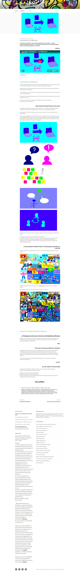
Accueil (16, 10)
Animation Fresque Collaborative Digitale (43, 444)
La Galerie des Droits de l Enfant (41, 434)
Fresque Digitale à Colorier (40, 436)
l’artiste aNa (41, 285)
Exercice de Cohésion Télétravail (41, 428)
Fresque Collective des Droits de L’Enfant (43, 450)
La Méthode (22, 10)
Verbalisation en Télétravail (46, 393)
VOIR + (58, 343)
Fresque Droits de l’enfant (40, 454)
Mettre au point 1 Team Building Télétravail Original (45, 456)
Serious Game (47, 387)
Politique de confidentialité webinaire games (43, 569)
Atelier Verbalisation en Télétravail (49, 389)
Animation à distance (26, 387)
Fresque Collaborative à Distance (41, 448)
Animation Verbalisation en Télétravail (30, 389)
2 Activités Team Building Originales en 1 (43, 460)
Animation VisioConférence (41, 440)
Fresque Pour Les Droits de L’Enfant (42, 452)
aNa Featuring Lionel (39, 462)
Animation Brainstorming (38, 387)
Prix (30, 10)
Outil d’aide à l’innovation (40, 442)
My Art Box (30, 38)
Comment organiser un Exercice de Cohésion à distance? (46, 424)
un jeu (28, 116)
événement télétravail (40, 432)
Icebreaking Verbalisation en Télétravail (37, 391)
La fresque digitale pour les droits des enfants (44, 426)
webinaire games (26, 4)
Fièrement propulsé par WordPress (58, 569)
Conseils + (58, 362)
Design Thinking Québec (40, 438)
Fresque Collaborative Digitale (41, 446)
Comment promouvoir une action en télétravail (44, 458)
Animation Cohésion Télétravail (41, 430)
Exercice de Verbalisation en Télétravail (30, 390)
